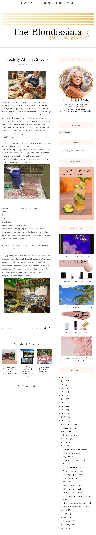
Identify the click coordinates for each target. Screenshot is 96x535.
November (68, 428)
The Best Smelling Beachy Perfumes (77, 307)
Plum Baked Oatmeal (73, 492)
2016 (63, 413)
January (66, 524)
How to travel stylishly (72, 453)
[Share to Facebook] (40, 328)
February (67, 521)
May (65, 510)
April (65, 514)
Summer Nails (69, 464)
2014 (63, 421)
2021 (63, 395)
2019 (63, 402)
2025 (63, 381)
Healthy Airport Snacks (73, 474)
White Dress (68, 482)
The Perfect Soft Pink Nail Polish (77, 282)
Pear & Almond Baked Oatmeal (77, 506)
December (68, 424)
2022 (63, 392)
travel (12, 334)
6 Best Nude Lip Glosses (77, 333)
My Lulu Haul (69, 457)
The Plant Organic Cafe (35, 256)
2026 (63, 377)
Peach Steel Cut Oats (72, 485)
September (68, 435)
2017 (63, 410)
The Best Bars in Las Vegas (77, 256)
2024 (63, 385)
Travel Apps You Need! (73, 471)
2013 (63, 528)
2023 (63, 388)
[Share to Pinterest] (49, 328)
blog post (34, 235)
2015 (63, 417)
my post (13, 245)
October (67, 431)
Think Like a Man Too (72, 467)
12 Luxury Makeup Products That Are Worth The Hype (77, 359)
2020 (63, 399)
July (65, 442)
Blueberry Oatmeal (72, 489)
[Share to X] (45, 328)
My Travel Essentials (72, 478)
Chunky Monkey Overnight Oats (77, 503)
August (66, 439)
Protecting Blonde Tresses (75, 449)
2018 (63, 406)
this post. (14, 153)
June (65, 446)
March (66, 517)
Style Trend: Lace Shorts (74, 460)
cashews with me (36, 159)
